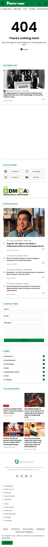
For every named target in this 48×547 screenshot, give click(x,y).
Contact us (15, 529)
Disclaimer (41, 529)
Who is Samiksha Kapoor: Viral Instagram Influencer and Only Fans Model (23, 259)
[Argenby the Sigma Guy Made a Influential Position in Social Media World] (24, 222)
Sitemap (7, 493)
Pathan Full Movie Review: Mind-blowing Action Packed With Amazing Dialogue (12, 441)
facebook (15, 171)
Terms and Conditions (24, 532)
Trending (31, 9)
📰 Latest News (6, 9)
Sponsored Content (24, 372)
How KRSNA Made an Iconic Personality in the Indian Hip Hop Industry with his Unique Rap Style (34, 413)
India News (17, 9)
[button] (46, 3)
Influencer (8, 510)
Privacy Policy (28, 529)
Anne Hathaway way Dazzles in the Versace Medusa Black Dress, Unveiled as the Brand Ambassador (23, 288)
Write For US (9, 489)
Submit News (9, 496)
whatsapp (36, 171)
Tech (25, 9)
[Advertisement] (24, 133)
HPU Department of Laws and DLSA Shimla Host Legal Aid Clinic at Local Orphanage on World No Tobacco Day (23, 95)
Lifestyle (7, 517)
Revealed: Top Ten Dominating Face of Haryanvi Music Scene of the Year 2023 (25, 273)
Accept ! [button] (7, 543)
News (25, 368)
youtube (36, 177)
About (5, 529)
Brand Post (24, 356)
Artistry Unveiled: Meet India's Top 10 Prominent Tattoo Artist (13, 411)
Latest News (24, 364)
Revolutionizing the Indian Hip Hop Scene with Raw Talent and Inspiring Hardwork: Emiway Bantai (33, 442)
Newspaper (8, 486)
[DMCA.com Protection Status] (15, 195)
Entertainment (25, 360)
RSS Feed (7, 499)
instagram (15, 177)
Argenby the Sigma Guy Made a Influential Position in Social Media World (25, 244)
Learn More (6, 538)
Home (25, 49)
